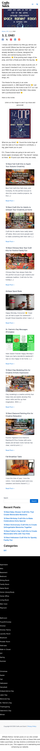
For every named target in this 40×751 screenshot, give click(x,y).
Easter (2, 675)
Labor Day (3, 695)
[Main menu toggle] (32, 4)
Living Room (4, 600)
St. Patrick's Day (6, 703)
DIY (5, 550)
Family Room (4, 584)
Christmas (3, 671)
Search (6, 498)
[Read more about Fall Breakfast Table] (20, 467)
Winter (2, 714)
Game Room (4, 588)
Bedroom (3, 576)
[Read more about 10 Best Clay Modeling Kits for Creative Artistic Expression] (20, 383)
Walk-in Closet (5, 649)
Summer (3, 661)
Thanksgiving (5, 707)
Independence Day (7, 691)
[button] (37, 4)
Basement (3, 572)
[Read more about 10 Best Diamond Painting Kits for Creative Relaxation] (20, 427)
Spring (2, 657)
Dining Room (4, 580)
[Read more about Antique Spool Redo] (20, 302)
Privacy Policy (32, 726)
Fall (1, 679)
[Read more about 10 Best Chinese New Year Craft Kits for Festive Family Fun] (20, 261)
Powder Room (5, 642)
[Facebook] (3, 39)
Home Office (4, 596)
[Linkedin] (15, 39)
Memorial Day (5, 699)
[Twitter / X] (7, 39)
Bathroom (3, 618)
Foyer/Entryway (5, 622)
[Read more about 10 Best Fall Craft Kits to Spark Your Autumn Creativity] (20, 177)
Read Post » (10, 201)
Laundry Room (5, 634)
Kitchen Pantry (5, 630)
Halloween (4, 683)
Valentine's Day (5, 711)
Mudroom (3, 638)
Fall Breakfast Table (14, 457)
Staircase (3, 645)
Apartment (4, 565)
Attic (1, 568)
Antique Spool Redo (14, 291)
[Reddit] (19, 39)
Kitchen (3, 626)
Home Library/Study (7, 592)
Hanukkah (3, 687)
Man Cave (3, 604)
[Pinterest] (11, 39)
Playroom (3, 608)
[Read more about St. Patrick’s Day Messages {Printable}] (20, 343)
